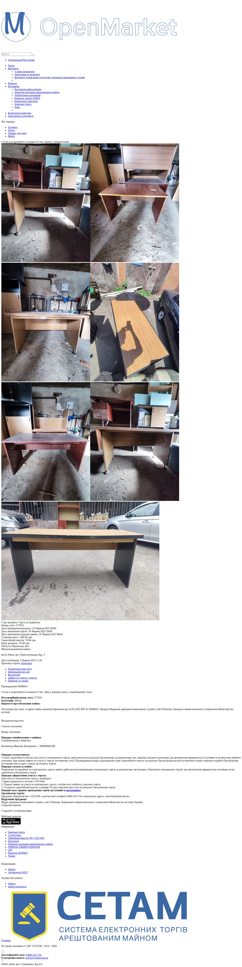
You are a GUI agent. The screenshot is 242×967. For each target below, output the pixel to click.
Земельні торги (22, 104)
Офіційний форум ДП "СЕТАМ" (26, 838)
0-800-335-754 (33, 954)
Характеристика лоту (20, 668)
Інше (17, 107)
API (10, 850)
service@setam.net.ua (37, 957)
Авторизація (15, 60)
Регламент (13, 86)
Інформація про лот (19, 671)
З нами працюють (24, 71)
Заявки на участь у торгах (22, 677)
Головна (6, 940)
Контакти (13, 68)
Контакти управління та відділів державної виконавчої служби (49, 77)
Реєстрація (28, 60)
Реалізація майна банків (27, 89)
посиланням (73, 790)
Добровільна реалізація (27, 95)
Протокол (26, 663)
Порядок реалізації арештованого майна (36, 92)
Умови (11, 856)
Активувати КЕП (17, 872)
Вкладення (14, 674)
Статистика (14, 835)
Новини (12, 83)
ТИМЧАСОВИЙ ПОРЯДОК (24, 847)
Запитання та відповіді (27, 74)
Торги (11, 65)
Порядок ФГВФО (18, 853)
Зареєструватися (17, 886)
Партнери (13, 841)
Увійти (11, 869)
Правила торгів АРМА (27, 98)
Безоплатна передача (26, 101)
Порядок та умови (18, 680)
